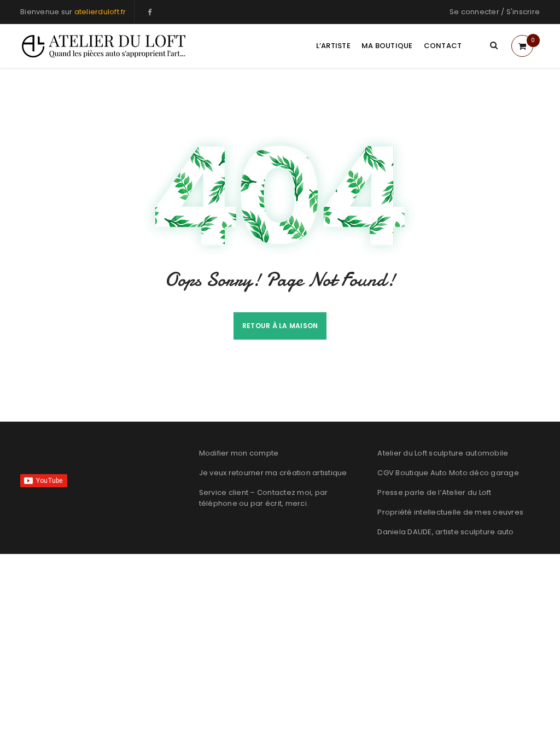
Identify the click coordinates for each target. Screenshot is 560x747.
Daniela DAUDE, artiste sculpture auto (445, 532)
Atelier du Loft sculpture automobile (442, 453)
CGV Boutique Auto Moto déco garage (448, 473)
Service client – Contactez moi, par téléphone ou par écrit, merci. (263, 498)
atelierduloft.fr (100, 12)
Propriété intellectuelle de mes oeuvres (450, 512)
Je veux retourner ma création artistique (273, 473)
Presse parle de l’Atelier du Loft (434, 492)
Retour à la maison (280, 325)
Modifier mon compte (239, 453)
